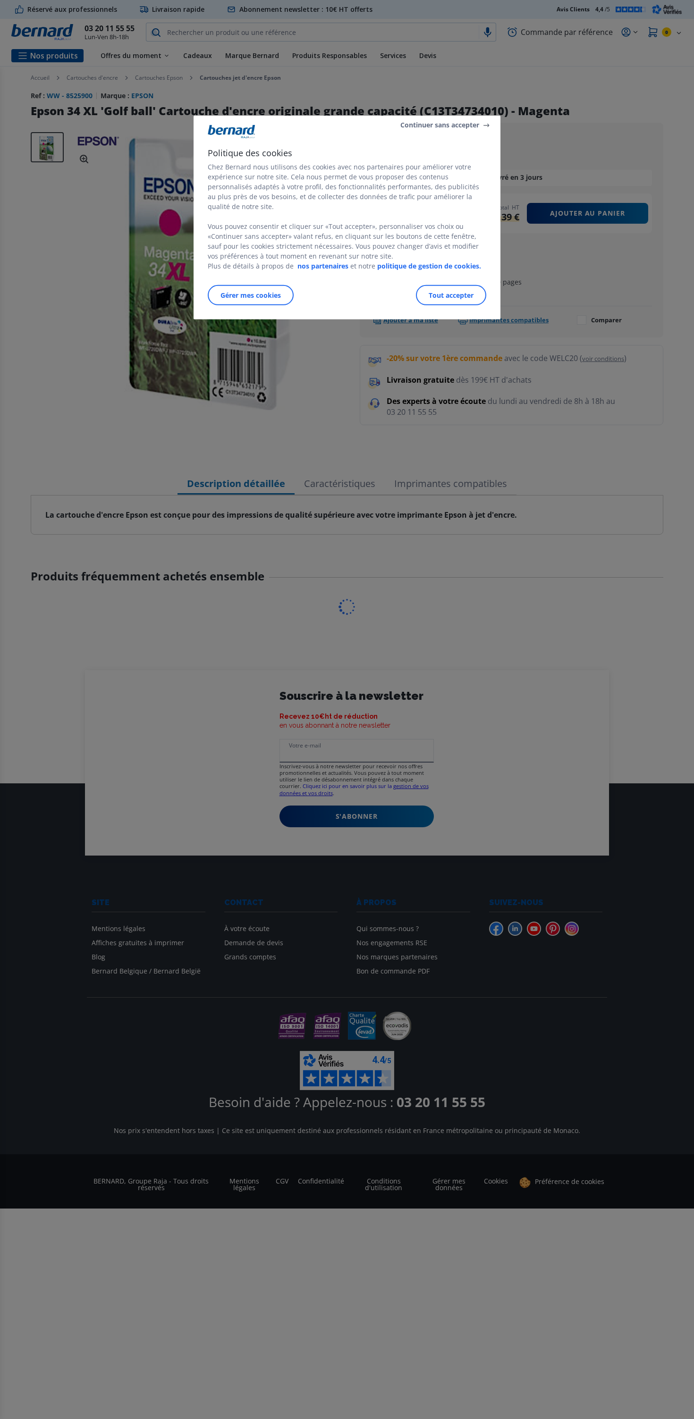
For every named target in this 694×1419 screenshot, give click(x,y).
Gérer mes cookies (250, 295)
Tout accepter (451, 295)
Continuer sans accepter (439, 124)
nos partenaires (322, 265)
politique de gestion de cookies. (429, 265)
